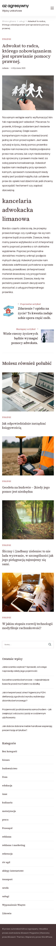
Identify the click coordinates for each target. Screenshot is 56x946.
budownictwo (9, 768)
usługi (6, 39)
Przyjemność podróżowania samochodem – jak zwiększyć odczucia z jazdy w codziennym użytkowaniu (27, 713)
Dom (4, 777)
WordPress (47, 937)
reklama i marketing (13, 845)
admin (5, 68)
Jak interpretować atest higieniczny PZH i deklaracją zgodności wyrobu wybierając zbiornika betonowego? (24, 696)
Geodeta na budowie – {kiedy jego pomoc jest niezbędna (26, 489)
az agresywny (15, 5)
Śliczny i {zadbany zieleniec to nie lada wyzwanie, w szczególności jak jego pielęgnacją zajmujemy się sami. (27, 557)
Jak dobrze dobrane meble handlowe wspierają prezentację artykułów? (27, 728)
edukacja (7, 785)
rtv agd (6, 862)
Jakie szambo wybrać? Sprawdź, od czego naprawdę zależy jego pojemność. (24, 669)
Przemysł (7, 828)
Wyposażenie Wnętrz (13, 904)
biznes (6, 759)
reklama (6, 836)
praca (5, 819)
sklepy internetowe (13, 870)
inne (4, 794)
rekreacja (7, 853)
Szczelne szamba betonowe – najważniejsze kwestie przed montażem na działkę (25, 682)
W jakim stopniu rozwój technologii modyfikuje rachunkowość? (27, 626)
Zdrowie (6, 913)
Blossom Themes (16, 937)
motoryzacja (9, 811)
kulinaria (7, 802)
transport (7, 879)
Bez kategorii (9, 751)
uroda (5, 887)
